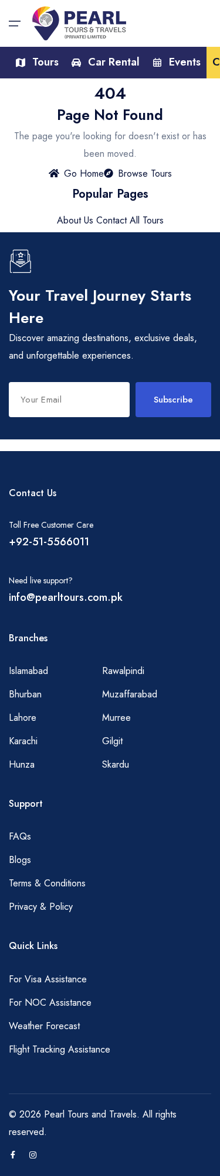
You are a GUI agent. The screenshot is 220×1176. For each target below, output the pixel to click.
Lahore (22, 717)
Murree (116, 717)
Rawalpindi (123, 671)
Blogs (20, 859)
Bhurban (25, 694)
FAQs (20, 836)
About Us (75, 220)
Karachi (23, 741)
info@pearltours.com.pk (66, 597)
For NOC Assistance (50, 1002)
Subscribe (173, 399)
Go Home (84, 173)
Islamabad (28, 671)
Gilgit (112, 741)
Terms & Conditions (47, 883)
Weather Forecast (44, 1026)
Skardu (115, 764)
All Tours (147, 220)
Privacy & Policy (41, 906)
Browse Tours (145, 173)
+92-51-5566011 (49, 541)
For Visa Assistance (48, 979)
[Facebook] (13, 1155)
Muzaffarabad (129, 694)
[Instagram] (33, 1155)
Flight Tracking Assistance (59, 1049)
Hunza (22, 764)
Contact (111, 220)
